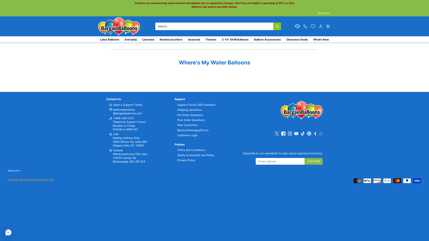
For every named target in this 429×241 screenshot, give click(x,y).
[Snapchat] (321, 133)
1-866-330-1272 (123, 118)
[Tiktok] (303, 134)
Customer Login (187, 135)
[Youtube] (296, 134)
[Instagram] (290, 134)
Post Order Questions (190, 120)
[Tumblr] (315, 133)
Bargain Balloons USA (41, 179)
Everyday (131, 39)
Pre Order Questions (190, 115)
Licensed (148, 39)
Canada (118, 150)
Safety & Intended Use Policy (195, 155)
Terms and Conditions (191, 150)
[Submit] (277, 26)
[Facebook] (283, 134)
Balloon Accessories (267, 39)
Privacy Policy (186, 160)
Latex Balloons (109, 39)
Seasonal (194, 39)
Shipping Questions (189, 109)
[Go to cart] (328, 26)
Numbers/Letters (171, 39)
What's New (321, 39)
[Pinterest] (309, 134)
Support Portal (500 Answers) (196, 104)
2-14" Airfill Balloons (235, 39)
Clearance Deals (297, 39)
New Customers (187, 125)
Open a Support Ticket (127, 104)
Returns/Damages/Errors (192, 130)
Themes (210, 39)
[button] (8, 233)
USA (116, 134)
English (322, 13)
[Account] (320, 26)
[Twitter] (277, 134)
